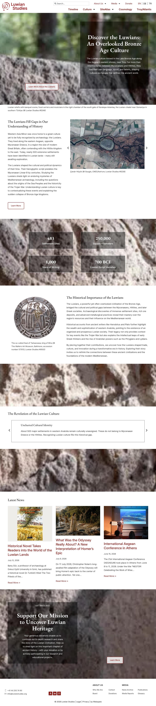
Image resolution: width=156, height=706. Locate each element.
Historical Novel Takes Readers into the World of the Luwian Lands (30, 550)
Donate (128, 3)
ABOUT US (98, 685)
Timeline (73, 9)
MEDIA (125, 685)
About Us (98, 3)
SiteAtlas (105, 9)
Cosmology (125, 9)
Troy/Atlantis (144, 9)
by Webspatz (96, 702)
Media (114, 3)
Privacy (86, 702)
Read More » (14, 582)
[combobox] (71, 3)
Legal (78, 702)
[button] (68, 148)
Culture (87, 9)
